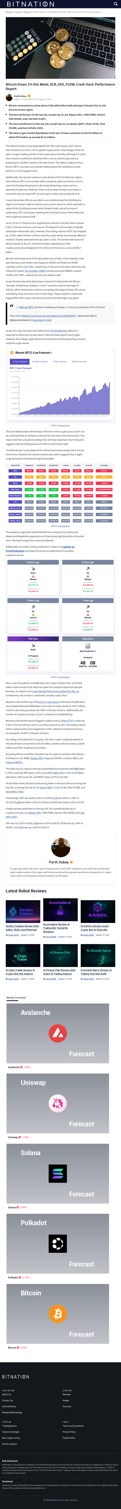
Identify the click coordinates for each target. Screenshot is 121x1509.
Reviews (67, 1394)
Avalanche (14, 1067)
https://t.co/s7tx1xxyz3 (34, 316)
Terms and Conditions (73, 1426)
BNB (76, 769)
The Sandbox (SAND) (35, 271)
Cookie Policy (69, 1438)
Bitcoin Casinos (9, 1444)
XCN (55, 798)
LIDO (21, 827)
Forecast (67, 1406)
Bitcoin (12, 1348)
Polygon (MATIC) (14, 762)
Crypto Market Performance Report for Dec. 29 (55, 691)
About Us (6, 1394)
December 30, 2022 (41, 320)
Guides (66, 1400)
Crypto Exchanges (10, 1432)
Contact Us (7, 1400)
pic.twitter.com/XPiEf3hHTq (61, 316)
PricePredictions (58, 331)
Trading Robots (9, 1426)
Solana (12, 1207)
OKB (36, 823)
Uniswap (13, 1137)
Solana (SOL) (34, 813)
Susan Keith (13, 935)
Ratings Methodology (12, 1412)
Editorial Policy (9, 1406)
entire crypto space (49, 702)
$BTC (31, 307)
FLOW (17, 802)
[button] (116, 4)
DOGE (56, 773)
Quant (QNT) (46, 787)
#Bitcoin (23, 307)
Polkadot (13, 1277)
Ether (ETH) (67, 721)
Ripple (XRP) (37, 758)
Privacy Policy (69, 1432)
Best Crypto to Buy (11, 1438)
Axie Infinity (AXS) (15, 792)
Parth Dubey (59, 862)
